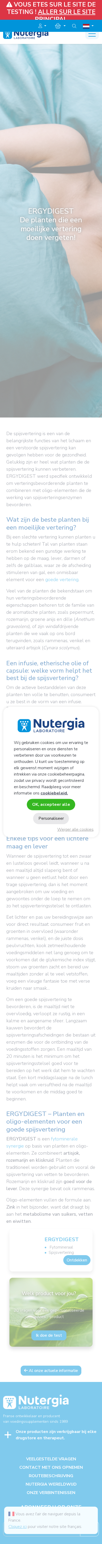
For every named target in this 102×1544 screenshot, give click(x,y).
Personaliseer (51, 818)
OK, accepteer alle (51, 804)
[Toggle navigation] (92, 34)
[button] (42, 26)
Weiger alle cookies (75, 829)
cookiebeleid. (54, 793)
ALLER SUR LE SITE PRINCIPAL (65, 15)
